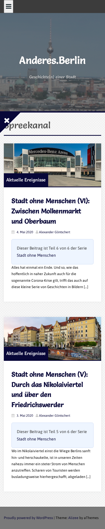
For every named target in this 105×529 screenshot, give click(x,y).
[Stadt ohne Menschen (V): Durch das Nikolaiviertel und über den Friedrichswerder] (52, 338)
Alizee (73, 518)
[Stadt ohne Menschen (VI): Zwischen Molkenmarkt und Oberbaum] (52, 165)
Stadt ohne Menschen (36, 255)
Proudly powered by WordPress (28, 518)
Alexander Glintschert (54, 232)
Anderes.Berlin (52, 60)
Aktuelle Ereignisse (26, 180)
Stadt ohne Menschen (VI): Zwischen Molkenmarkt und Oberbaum (50, 211)
